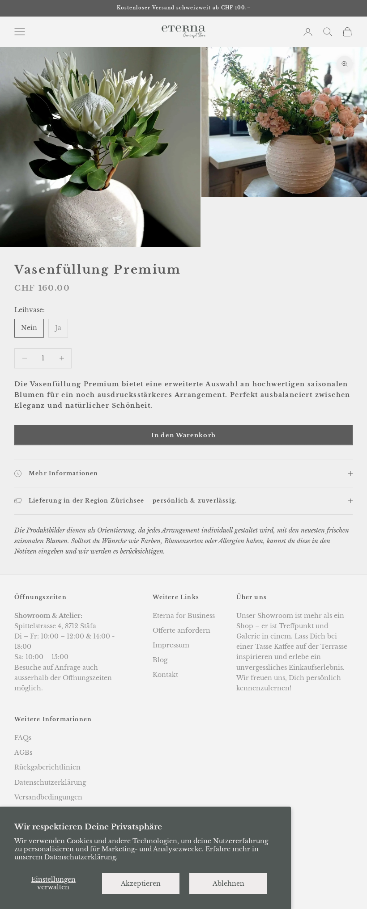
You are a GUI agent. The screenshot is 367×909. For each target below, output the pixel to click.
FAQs (22, 738)
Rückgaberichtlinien (47, 767)
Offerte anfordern (181, 630)
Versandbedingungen (48, 797)
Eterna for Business (184, 616)
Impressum (171, 645)
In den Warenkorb (183, 435)
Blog (160, 660)
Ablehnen (228, 883)
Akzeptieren (141, 883)
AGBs (23, 752)
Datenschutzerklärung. (81, 857)
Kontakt (165, 675)
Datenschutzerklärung (50, 782)
